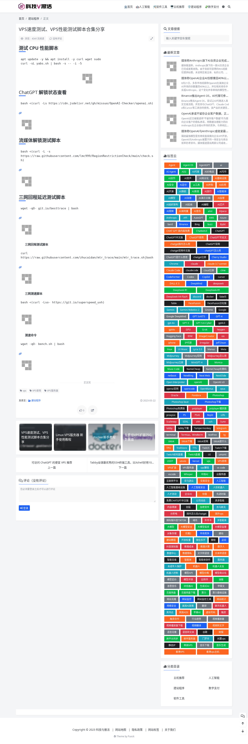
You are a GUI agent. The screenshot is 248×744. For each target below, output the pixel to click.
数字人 (221, 546)
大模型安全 (186, 526)
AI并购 (209, 184)
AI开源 (170, 191)
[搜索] (229, 6)
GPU (188, 329)
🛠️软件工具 (160, 7)
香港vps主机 (212, 651)
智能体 (187, 559)
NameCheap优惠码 (216, 369)
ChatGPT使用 (196, 237)
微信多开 (200, 540)
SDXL (185, 421)
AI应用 (222, 184)
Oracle (174, 395)
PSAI (197, 415)
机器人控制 (172, 573)
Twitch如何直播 (174, 454)
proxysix (170, 415)
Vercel (195, 461)
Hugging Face (173, 336)
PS (184, 415)
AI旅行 (208, 191)
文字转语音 (203, 553)
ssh (210, 421)
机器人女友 (218, 566)
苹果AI (197, 612)
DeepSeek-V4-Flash (176, 296)
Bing (197, 224)
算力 (204, 592)
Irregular (204, 342)
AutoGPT (198, 217)
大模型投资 (203, 526)
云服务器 (221, 474)
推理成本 (189, 546)
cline (223, 270)
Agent (172, 165)
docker (210, 296)
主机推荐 (179, 678)
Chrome (174, 263)
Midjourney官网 (193, 355)
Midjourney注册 (174, 362)
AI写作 (223, 171)
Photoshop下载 (213, 402)
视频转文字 (218, 625)
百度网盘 (171, 592)
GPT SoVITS (199, 316)
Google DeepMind (176, 316)
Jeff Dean (221, 342)
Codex (190, 277)
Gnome (209, 309)
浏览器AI (188, 586)
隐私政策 (137, 729)
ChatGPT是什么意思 (177, 257)
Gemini (170, 309)
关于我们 (170, 729)
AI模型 (171, 198)
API (185, 217)
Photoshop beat (180, 402)
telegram (221, 428)
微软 (213, 540)
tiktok (171, 441)
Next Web (204, 375)
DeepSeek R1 (180, 290)
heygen (221, 329)
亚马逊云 (189, 480)
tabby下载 (183, 428)
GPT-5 (186, 323)
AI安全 (170, 184)
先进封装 (221, 494)
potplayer (197, 408)
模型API (188, 573)
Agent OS (188, 165)
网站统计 (221, 599)
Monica (218, 362)
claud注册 (209, 270)
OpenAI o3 (219, 382)
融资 (223, 612)
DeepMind (196, 283)
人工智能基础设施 (175, 487)
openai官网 (172, 388)
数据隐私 (187, 553)
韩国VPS (188, 645)
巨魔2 (188, 533)
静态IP (172, 645)
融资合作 (174, 619)
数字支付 (214, 688)
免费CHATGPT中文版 (177, 500)
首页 (21, 18)
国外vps (219, 513)
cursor (221, 277)
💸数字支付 (212, 7)
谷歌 (205, 632)
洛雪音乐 (172, 586)
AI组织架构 (172, 204)
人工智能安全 (198, 487)
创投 (188, 507)
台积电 (173, 513)
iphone (172, 342)
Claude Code (173, 270)
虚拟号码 (210, 612)
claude (194, 263)
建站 (221, 533)
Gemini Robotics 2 (189, 309)
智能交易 (172, 559)
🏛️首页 (128, 7)
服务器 (221, 559)
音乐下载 (204, 645)
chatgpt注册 (199, 257)
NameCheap (193, 369)
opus (222, 388)
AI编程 (205, 204)
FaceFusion (195, 303)
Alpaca (222, 211)
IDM (190, 336)
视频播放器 (218, 619)
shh (198, 421)
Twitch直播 (194, 454)
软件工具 (179, 698)
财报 (221, 632)
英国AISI (183, 612)
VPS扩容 (172, 467)
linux (169, 349)
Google (222, 309)
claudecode (192, 270)
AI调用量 (183, 211)
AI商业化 (204, 178)
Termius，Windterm (192, 434)
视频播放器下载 (174, 625)
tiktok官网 (203, 441)
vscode (172, 474)
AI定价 (183, 184)
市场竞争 (204, 533)
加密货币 (204, 507)
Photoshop (218, 395)
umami (222, 454)
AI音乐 (197, 211)
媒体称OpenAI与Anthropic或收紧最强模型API (209, 131)
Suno (223, 421)
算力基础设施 (219, 592)
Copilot (206, 277)
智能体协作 (204, 559)
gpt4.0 (221, 323)
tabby (169, 428)
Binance (183, 224)
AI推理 (195, 191)
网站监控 (186, 599)
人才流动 (172, 494)
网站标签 (153, 729)
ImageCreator (206, 336)
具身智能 (219, 500)
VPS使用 (36, 390)
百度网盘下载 (188, 592)
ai (221, 165)
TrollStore (182, 448)
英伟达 (169, 612)
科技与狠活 (103, 729)
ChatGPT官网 (213, 244)
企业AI (188, 494)
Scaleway (171, 421)
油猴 (221, 579)
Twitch (205, 448)
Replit (210, 415)
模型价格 (204, 573)
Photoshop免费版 (175, 408)
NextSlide (221, 375)
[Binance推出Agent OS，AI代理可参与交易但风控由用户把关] (171, 101)
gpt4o (172, 329)
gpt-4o (171, 323)
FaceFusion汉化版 (217, 303)
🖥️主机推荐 (177, 7)
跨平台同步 (172, 638)
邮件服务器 (189, 638)
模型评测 (188, 579)
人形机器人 (219, 487)
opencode (189, 388)
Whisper (188, 474)
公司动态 (200, 500)
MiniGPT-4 (196, 362)
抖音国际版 (172, 546)
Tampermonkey (202, 428)
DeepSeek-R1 (213, 290)
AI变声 (187, 178)
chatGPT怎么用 (213, 250)
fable (174, 303)
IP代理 (188, 342)
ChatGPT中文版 (174, 237)
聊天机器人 (220, 605)
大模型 (170, 526)
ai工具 (196, 184)
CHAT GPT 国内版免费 (178, 231)
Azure (223, 217)
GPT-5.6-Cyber (204, 323)
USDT (170, 461)
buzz (210, 224)
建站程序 (33, 18)
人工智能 (221, 480)
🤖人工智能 (143, 7)
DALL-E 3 (174, 283)
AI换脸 (182, 191)
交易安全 (205, 480)
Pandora (196, 395)
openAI (198, 382)
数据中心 (171, 553)
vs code (221, 467)
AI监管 (221, 198)
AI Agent (171, 171)
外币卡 (208, 520)
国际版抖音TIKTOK (176, 520)
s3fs (223, 415)
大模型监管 (220, 526)
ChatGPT (220, 231)
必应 (224, 540)
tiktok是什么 (220, 441)
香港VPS (180, 651)
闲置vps (221, 638)
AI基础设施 (220, 178)
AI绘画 (188, 204)
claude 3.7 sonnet (217, 263)
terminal (171, 434)
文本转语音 (220, 553)
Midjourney (173, 355)
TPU (168, 448)
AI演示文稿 (204, 198)
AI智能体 (221, 191)
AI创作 (171, 178)
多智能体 (221, 520)
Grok (204, 329)
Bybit (223, 224)
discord (197, 296)
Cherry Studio (219, 257)
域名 (195, 520)
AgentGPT (204, 165)
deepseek (218, 283)
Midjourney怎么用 (216, 355)
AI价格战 (209, 171)
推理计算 (205, 546)
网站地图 (120, 729)
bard (170, 224)
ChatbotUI (201, 231)
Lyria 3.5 (197, 349)
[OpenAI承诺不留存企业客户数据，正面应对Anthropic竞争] (171, 119)
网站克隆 (171, 599)
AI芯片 (221, 204)
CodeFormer (173, 277)
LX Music (183, 349)
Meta (223, 349)
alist (210, 211)
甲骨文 (221, 586)
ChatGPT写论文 (218, 237)
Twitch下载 (220, 448)
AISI (184, 171)
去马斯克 (221, 507)
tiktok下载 (187, 441)
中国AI (204, 474)
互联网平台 (172, 480)
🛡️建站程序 (195, 7)
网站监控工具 (204, 599)
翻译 (204, 605)
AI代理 (195, 171)
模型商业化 (220, 573)
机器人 (196, 566)
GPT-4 (219, 316)
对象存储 (172, 533)
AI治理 (187, 198)
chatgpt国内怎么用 (180, 244)
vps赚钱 (205, 467)
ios (223, 336)
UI (209, 454)
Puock (131, 736)
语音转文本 (188, 632)
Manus (211, 349)
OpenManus (206, 388)
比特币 (204, 579)
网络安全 (171, 605)
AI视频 (170, 211)
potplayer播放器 (217, 408)
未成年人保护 (175, 566)
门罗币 (205, 638)
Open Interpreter (175, 382)
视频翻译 (196, 625)
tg (224, 434)
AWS (211, 217)
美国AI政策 (188, 605)
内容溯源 (172, 507)
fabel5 (223, 296)
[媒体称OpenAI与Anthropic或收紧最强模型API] (171, 137)
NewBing (188, 375)
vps (24, 390)
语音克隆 (172, 632)
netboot (172, 375)
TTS (195, 448)
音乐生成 (221, 645)
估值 (204, 494)
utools (183, 461)
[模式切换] (223, 6)
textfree (212, 434)
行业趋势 (196, 619)
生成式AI (204, 586)
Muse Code (173, 369)
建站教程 (171, 540)
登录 (25, 508)
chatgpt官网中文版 (180, 250)
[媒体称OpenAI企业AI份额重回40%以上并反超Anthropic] (171, 84)
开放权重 (186, 540)
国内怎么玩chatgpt (196, 513)
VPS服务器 (52, 390)
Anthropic (171, 217)
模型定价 (172, 579)
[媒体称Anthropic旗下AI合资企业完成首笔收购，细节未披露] (171, 66)
